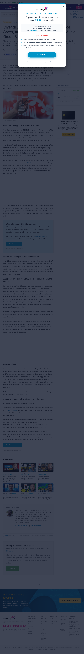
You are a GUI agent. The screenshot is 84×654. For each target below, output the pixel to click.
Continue (42, 54)
